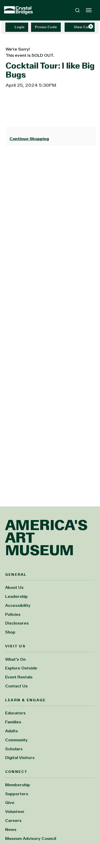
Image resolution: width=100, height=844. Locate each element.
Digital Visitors (20, 757)
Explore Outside (21, 668)
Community (16, 739)
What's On (15, 659)
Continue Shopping (29, 138)
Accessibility (18, 605)
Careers (13, 820)
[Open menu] (89, 10)
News (10, 829)
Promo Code (46, 27)
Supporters (16, 793)
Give (9, 802)
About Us (14, 587)
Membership (17, 784)
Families (13, 722)
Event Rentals (19, 677)
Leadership (16, 596)
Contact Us (16, 686)
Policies (13, 614)
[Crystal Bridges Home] (18, 10)
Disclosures (17, 623)
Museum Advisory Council (30, 838)
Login (19, 27)
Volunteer (15, 811)
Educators (15, 713)
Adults (11, 730)
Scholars (14, 748)
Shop (10, 632)
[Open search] (77, 10)
